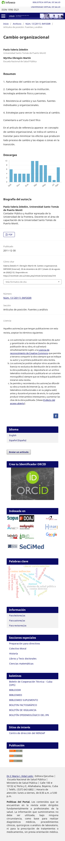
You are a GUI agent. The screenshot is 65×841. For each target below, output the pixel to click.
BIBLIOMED (15, 695)
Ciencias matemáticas (21, 663)
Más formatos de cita (16, 281)
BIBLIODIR (15, 690)
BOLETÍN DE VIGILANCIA (22, 710)
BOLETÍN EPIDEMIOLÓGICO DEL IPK (29, 715)
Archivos (17, 23)
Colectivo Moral (17, 648)
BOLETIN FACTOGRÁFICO (23, 705)
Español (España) (17, 440)
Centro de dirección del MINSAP (27, 733)
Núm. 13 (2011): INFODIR (38, 23)
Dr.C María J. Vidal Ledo (20, 776)
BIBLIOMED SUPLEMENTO (23, 700)
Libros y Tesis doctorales (22, 658)
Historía (13, 653)
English (12, 435)
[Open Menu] (3, 16)
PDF (10, 234)
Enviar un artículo (18, 452)
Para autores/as (17, 620)
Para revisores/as (17, 625)
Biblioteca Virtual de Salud (46, 2)
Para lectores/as (17, 615)
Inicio (6, 23)
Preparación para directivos (24, 643)
